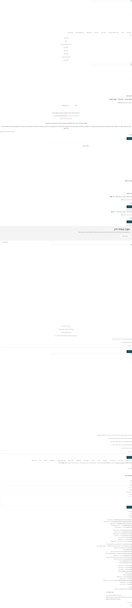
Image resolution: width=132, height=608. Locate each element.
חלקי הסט (96, 32)
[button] (131, 35)
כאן (61, 118)
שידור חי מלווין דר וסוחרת (113, 32)
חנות (40, 460)
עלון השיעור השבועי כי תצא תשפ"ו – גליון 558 (121, 196)
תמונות (92, 460)
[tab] (66, 511)
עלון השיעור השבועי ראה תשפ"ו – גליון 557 (121, 212)
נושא (131, 489)
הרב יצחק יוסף (113, 460)
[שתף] (129, 602)
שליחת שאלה (125, 236)
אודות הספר (34, 460)
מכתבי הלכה (89, 32)
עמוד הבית (128, 32)
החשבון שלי (52, 460)
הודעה (130, 494)
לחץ (62, 118)
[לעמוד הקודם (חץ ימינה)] (131, 604)
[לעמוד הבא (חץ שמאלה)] (130, 604)
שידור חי (98, 460)
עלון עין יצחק (70, 32)
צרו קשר (45, 460)
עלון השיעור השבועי (80, 32)
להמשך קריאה (129, 210)
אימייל (130, 485)
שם (131, 480)
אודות (122, 32)
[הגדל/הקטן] (131, 602)
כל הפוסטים (78, 460)
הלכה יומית (103, 32)
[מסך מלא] (130, 602)
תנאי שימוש (128, 460)
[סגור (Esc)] (127, 602)
